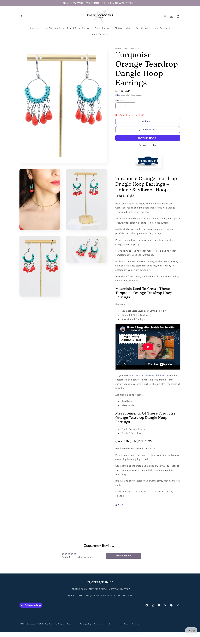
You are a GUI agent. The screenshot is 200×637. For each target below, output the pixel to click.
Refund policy (72, 624)
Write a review (123, 555)
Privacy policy (85, 624)
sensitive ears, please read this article (149, 375)
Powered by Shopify (56, 624)
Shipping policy (115, 624)
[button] (22, 16)
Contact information (132, 624)
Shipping (119, 95)
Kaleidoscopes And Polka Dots (37, 624)
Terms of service (100, 624)
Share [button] (121, 504)
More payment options (148, 145)
